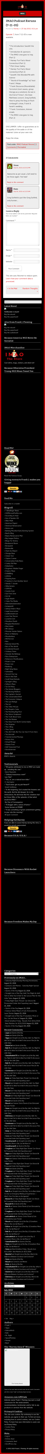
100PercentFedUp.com (13, 513)
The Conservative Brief (13, 697)
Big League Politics (12, 538)
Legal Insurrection (11, 611)
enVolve (8, 576)
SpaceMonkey (10, 1338)
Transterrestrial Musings (14, 737)
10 (38, 1301)
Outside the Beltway (12, 654)
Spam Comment (12, 815)
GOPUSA (8, 588)
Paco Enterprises (11, 656)
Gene (7, 1136)
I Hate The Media (11, 601)
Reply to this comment (15, 182)
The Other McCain (11, 707)
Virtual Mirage (10, 742)
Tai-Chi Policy (10, 687)
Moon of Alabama (11, 634)
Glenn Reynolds (10, 772)
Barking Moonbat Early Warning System (19, 531)
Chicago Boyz (10, 553)
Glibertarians (10, 586)
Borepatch (9, 546)
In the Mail (12, 288)
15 (27, 1305)
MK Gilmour (9, 629)
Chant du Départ (11, 551)
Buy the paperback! (11, 317)
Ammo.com (9, 528)
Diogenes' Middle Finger (14, 568)
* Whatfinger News (12, 511)
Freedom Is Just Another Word (16, 581)
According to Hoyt (11, 516)
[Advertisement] (14, 409)
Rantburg (8, 666)
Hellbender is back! (11, 312)
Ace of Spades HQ (12, 518)
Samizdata (9, 671)
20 (17, 1309)
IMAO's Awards (9, 756)
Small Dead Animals (12, 679)
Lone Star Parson (11, 616)
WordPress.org (10, 1444)
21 (22, 1309)
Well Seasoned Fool (12, 747)
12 (11, 1305)
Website (9, 261)
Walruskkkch (9, 1330)
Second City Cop (11, 674)
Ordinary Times (10, 651)
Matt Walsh (9, 626)
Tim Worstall (9, 734)
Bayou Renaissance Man (14, 536)
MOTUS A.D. (9, 639)
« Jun (6, 1318)
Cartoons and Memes (20, 1262)
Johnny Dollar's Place (12, 609)
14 (22, 1305)
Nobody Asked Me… (12, 644)
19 (12, 1309)
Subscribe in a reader (12, 504)
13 (17, 1305)
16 (32, 1305)
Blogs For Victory (11, 541)
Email (9, 256)
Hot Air (7, 596)
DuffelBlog (9, 573)
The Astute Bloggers (12, 689)
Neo (6, 641)
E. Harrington (9, 782)
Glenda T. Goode (11, 583)
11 (6, 1305)
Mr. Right (8, 1335)
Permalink (22, 147)
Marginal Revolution (12, 624)
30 (32, 1313)
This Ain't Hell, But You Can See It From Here (21, 732)
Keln (7, 1333)
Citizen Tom (9, 556)
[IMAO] (22, 8)
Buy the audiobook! (11, 333)
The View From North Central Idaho (18, 722)
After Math (9, 521)
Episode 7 (10, 34)
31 (37, 1313)
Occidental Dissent (12, 649)
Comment (10, 220)
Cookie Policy (10, 1427)
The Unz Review (11, 719)
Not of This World (11, 646)
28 (22, 1313)
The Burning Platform (12, 692)
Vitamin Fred (10, 744)
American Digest (11, 523)
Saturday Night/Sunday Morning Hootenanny (21, 981)
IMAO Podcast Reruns (25, 144)
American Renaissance (13, 526)
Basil (7, 1343)
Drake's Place (10, 571)
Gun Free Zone (10, 593)
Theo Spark (9, 729)
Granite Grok (10, 591)
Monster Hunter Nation (13, 631)
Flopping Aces (10, 578)
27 (17, 1313)
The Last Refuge (11, 702)
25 (6, 1313)
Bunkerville (9, 548)
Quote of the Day (11, 991)
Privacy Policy (10, 1429)
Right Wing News (11, 669)
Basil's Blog (9, 533)
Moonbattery (10, 636)
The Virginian (10, 724)
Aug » (12, 1318)
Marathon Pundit (11, 621)
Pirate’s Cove (10, 661)
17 (37, 1305)
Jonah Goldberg (10, 787)
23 (32, 1309)
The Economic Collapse (13, 699)
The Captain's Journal (13, 694)
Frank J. (8, 1325)
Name (9, 250)
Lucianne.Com (10, 619)
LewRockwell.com (11, 614)
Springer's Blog (11, 681)
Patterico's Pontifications (14, 659)
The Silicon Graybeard (13, 714)
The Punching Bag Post (13, 712)
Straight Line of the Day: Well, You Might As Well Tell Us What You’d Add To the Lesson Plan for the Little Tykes (22, 995)
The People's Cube (12, 709)
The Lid (8, 704)
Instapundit (9, 606)
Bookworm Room (11, 543)
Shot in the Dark (11, 676)
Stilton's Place (10, 684)
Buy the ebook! (9, 314)
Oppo (7, 1328)
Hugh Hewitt (9, 599)
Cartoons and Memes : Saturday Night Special (22, 986)
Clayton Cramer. (11, 558)
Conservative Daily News (14, 561)
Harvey (16, 29)
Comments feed (11, 1441)
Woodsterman (10, 749)
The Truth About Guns (13, 717)
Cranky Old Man (11, 563)
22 (27, 1309)
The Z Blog (9, 727)
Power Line (9, 664)
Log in (7, 1436)
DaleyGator (9, 566)
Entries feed (9, 1439)
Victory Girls (9, 739)
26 (12, 1313)
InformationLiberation (13, 604)
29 (27, 1313)
